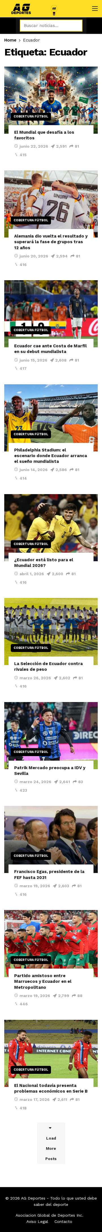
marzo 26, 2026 (35, 678)
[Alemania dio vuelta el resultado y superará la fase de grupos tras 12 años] (51, 204)
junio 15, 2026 (33, 360)
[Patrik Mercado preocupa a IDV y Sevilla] (51, 735)
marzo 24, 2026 (35, 781)
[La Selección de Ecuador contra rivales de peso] (51, 631)
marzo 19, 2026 (35, 886)
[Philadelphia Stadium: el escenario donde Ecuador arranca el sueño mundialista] (51, 417)
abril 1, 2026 (32, 573)
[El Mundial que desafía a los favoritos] (51, 100)
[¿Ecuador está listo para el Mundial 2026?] (51, 527)
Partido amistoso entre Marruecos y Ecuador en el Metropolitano (42, 981)
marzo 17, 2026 (35, 1099)
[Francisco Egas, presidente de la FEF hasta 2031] (51, 839)
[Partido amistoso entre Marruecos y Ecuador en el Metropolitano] (51, 943)
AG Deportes (33, 1198)
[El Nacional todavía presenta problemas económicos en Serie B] (51, 1053)
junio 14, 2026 (34, 469)
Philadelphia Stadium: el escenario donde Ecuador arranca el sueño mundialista (50, 455)
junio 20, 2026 (34, 256)
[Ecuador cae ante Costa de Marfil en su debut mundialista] (51, 313)
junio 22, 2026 (34, 146)
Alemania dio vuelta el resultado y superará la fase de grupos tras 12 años (51, 242)
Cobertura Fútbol (31, 116)
